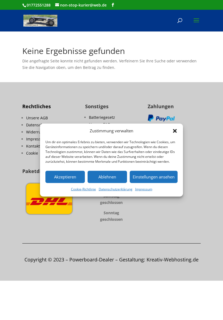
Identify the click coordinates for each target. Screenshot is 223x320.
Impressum (143, 189)
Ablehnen (107, 177)
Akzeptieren (65, 177)
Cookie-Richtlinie (83, 189)
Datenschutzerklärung (115, 189)
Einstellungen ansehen (154, 177)
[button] (175, 131)
